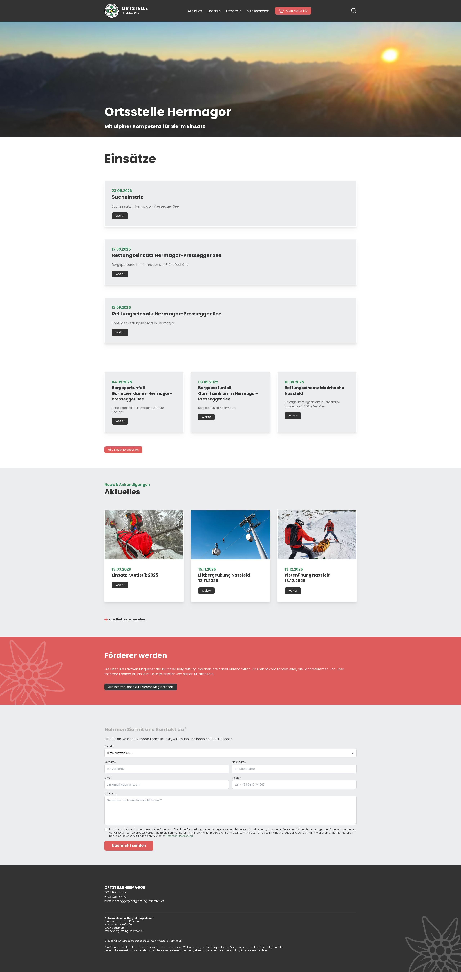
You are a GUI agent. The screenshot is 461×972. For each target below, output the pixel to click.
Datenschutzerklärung (179, 836)
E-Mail (108, 778)
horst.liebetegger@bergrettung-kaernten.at (134, 901)
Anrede (108, 746)
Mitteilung (110, 793)
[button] (354, 10)
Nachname (239, 762)
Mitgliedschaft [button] (258, 11)
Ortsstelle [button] (233, 11)
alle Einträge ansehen (127, 619)
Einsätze (214, 11)
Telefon (236, 778)
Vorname (110, 762)
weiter (120, 216)
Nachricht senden (129, 845)
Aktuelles (195, 11)
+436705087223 (115, 897)
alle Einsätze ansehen (123, 450)
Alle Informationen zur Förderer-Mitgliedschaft (140, 687)
